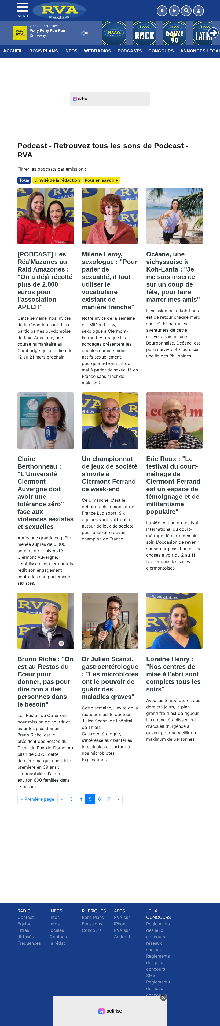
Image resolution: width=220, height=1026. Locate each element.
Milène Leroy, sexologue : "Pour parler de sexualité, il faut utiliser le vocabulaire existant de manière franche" (109, 281)
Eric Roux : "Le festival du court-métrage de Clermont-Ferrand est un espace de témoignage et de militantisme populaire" (173, 485)
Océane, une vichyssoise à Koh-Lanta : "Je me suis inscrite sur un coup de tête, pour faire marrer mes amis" (173, 277)
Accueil (13, 51)
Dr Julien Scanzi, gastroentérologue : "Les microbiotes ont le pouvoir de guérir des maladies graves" (110, 677)
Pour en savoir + (101, 180)
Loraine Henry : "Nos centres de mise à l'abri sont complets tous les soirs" (173, 674)
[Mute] (84, 33)
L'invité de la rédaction (57, 180)
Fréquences (29, 943)
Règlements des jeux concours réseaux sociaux (158, 936)
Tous (24, 180)
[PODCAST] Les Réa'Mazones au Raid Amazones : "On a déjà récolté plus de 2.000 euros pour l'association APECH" (44, 281)
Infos (71, 51)
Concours (161, 51)
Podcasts (130, 51)
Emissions (92, 923)
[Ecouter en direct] (174, 10)
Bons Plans (43, 51)
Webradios (97, 51)
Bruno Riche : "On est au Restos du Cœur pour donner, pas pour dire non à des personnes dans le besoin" (45, 681)
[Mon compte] (198, 10)
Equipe (24, 923)
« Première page (37, 799)
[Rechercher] (186, 10)
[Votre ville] (162, 10)
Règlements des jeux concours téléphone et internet (158, 994)
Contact (25, 917)
